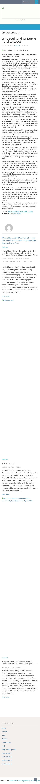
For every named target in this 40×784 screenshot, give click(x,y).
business (25, 46)
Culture (4, 739)
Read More (5, 697)
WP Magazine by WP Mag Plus (29, 781)
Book (3, 746)
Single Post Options (9, 750)
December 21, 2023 (8, 667)
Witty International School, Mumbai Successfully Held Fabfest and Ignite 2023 (20, 663)
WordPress (13, 781)
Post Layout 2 (7, 757)
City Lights (17, 213)
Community (6, 742)
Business (17, 46)
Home (4, 728)
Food (3, 735)
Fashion (4, 732)
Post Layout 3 (7, 760)
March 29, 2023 (7, 46)
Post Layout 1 (6, 753)
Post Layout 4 (7, 764)
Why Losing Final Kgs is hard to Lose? (20, 211)
